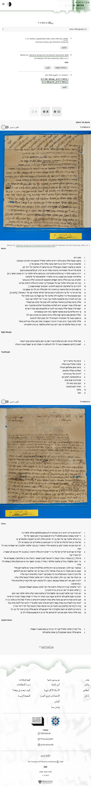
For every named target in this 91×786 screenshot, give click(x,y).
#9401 (65, 39)
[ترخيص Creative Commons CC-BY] (45, 767)
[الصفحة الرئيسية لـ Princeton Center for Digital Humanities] (37, 721)
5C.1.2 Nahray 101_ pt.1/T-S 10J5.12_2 (55, 82)
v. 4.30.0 (45, 775)
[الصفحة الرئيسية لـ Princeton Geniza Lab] (54, 721)
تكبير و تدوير (14, 127)
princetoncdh (47, 744)
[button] (81, 6)
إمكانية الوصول (45, 755)
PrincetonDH (47, 739)
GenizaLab (46, 733)
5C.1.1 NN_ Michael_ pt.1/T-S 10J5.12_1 (54, 79)
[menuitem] (87, 684)
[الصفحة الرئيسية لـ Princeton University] (45, 782)
